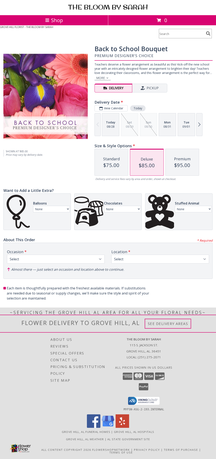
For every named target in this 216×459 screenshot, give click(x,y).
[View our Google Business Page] (108, 427)
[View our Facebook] (93, 427)
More (100, 78)
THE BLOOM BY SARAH (108, 7)
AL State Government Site (128, 439)
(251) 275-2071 (149, 357)
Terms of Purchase (181, 450)
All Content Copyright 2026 (66, 450)
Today (138, 108)
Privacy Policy (147, 450)
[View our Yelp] (122, 427)
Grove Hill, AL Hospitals (134, 432)
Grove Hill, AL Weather (85, 439)
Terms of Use (121, 452)
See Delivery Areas (168, 323)
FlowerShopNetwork (111, 450)
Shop (57, 20)
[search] (208, 33)
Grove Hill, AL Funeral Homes (86, 432)
